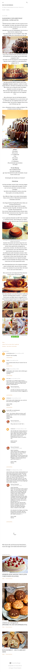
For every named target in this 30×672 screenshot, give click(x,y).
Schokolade (14, 346)
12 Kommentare (9, 578)
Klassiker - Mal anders (6, 346)
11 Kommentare (9, 654)
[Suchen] (27, 2)
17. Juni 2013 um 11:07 (14, 360)
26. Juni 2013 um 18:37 (11, 411)
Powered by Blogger (16, 663)
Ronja (7, 369)
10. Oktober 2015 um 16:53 (16, 448)
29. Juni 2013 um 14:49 (15, 421)
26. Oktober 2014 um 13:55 (16, 469)
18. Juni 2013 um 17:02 (15, 378)
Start (3, 10)
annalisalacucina (10, 353)
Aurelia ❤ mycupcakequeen (13, 410)
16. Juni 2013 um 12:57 (19, 353)
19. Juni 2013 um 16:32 (15, 387)
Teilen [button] (3, 342)
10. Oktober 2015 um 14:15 (21, 428)
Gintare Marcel (19, 665)
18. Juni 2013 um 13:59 (14, 368)
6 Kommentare (9, 627)
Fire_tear (8, 378)
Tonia (7, 360)
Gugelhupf (16, 344)
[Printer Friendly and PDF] (15, 337)
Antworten (9, 357)
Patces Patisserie (7, 5)
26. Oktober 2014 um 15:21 (16, 485)
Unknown (8, 398)
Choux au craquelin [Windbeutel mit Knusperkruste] (14, 624)
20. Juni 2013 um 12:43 (16, 398)
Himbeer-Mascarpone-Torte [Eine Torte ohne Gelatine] (14, 575)
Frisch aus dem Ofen (9, 344)
